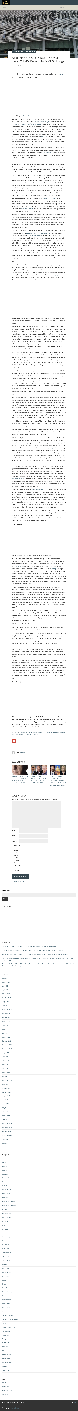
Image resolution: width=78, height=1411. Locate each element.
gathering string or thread (51, 448)
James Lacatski (6, 1252)
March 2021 (6, 1037)
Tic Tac (4, 1323)
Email (14, 836)
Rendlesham (6, 1296)
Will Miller (5, 1366)
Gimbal (4, 1241)
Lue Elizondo (6, 1276)
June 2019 (5, 1104)
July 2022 (5, 1005)
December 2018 (7, 1123)
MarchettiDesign (14, 1408)
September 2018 (7, 1135)
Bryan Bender (6, 1182)
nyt (31, 734)
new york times (24, 734)
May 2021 (5, 1029)
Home (4, 7)
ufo (38, 734)
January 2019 (6, 1119)
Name (14, 830)
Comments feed (7, 1390)
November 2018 (7, 1127)
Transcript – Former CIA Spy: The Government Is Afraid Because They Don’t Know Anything (20, 779)
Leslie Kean (5, 1268)
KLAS (19, 157)
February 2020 (6, 1076)
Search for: (6, 890)
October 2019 (6, 1088)
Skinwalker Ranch (7, 1315)
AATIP (4, 1162)
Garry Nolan (6, 1233)
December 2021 (7, 1009)
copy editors (20, 566)
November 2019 (7, 1084)
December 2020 (7, 1045)
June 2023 (5, 986)
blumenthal (23, 732)
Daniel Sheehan (7, 1217)
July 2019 (5, 1100)
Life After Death (7, 1272)
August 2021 (6, 1021)
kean (55, 732)
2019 (3, 1158)
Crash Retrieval (18, 51)
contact (4, 1209)
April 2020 (5, 1068)
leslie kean (61, 732)
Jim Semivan (6, 1260)
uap (34, 734)
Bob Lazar (5, 1174)
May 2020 (5, 1064)
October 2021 (6, 1017)
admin (22, 753)
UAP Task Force (6, 1343)
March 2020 (6, 1072)
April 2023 (5, 990)
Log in (4, 1383)
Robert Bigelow (6, 1303)
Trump (4, 1339)
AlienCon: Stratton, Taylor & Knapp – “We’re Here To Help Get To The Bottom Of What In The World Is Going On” (39, 780)
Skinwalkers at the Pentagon (10, 1319)
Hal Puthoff (5, 1245)
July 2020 (5, 1057)
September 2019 (7, 1092)
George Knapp (47, 152)
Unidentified (6, 1358)
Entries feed (5, 1386)
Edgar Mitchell (6, 1221)
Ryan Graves (6, 1307)
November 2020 (7, 1049)
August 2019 (6, 1096)
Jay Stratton (6, 1256)
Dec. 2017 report (27, 209)
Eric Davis (5, 1229)
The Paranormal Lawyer (41, 122)
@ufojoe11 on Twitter (30, 116)
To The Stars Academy (8, 1327)
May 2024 (5, 978)
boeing (29, 732)
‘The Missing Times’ (49, 199)
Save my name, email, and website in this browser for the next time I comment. (17, 858)
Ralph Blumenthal (7, 1288)
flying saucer (48, 732)
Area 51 (15, 732)
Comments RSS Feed (18, 881)
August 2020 (6, 1053)
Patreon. (61, 74)
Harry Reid (5, 1248)
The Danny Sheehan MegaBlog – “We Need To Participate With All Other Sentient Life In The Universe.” (32, 950)
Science (4, 1311)
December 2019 (7, 1080)
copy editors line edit (18, 478)
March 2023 (6, 994)
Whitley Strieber (7, 1362)
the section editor (37, 489)
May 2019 (5, 1108)
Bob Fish (5, 1170)
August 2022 (6, 1002)
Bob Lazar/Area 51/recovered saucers (38, 233)
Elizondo (4, 1225)
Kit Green (5, 1264)
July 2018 (5, 1139)
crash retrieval (38, 732)
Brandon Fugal (6, 1178)
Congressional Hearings (9, 1205)
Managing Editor (57, 275)
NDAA (4, 1284)
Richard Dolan (6, 1300)
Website (14, 841)
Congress (5, 1197)
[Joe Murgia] (6, 2)
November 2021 (7, 1013)
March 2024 (6, 982)
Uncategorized (6, 1355)
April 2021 (5, 1033)
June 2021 (5, 1025)
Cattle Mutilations (7, 1186)
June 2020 (5, 1060)
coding (53, 569)
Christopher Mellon (8, 1190)
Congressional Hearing (8, 1201)
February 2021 (6, 1041)
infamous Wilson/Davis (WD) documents (27, 124)
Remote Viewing (7, 1292)
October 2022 (6, 998)
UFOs (4, 1351)
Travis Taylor (5, 1335)
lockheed (15, 734)
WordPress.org (6, 1394)
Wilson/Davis (30, 51)
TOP (74, 1402)
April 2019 (5, 1111)
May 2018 (5, 1143)
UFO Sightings (6, 1347)
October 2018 (6, 1131)
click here (44, 136)
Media (4, 1280)
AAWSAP (5, 1166)
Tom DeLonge (6, 1331)
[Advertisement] (39, 99)
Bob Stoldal (36, 235)
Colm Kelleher (6, 1193)
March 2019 (6, 1115)
